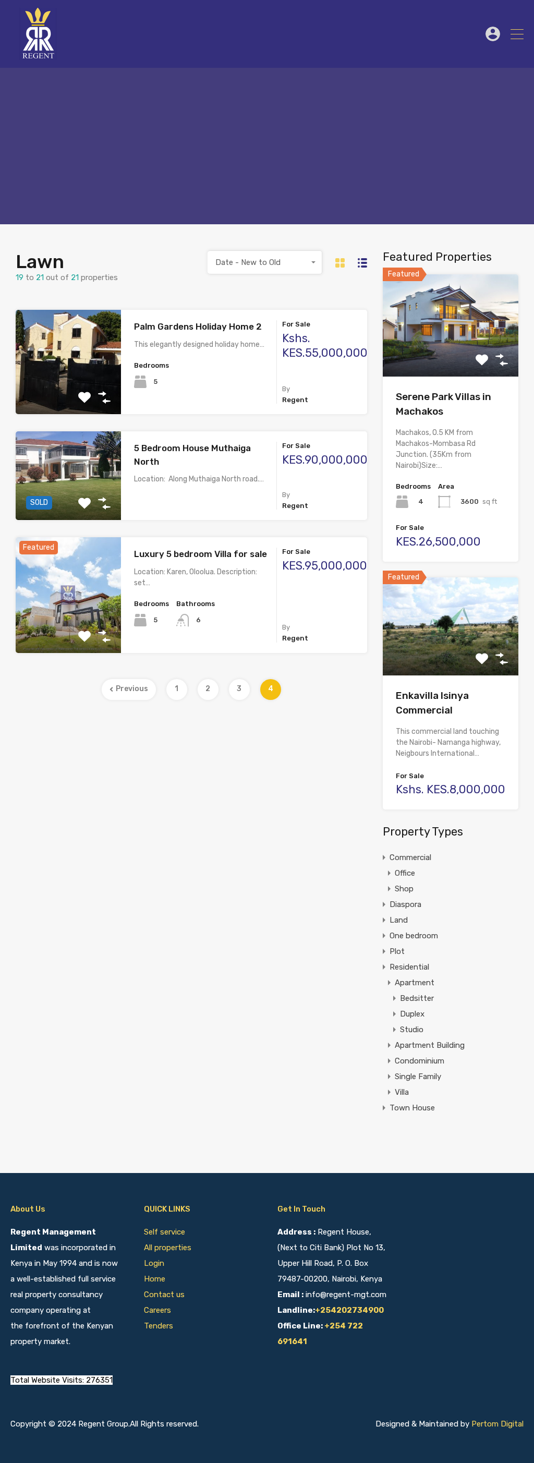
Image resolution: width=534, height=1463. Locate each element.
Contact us (164, 1294)
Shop (404, 888)
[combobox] (265, 262)
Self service (165, 1232)
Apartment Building (430, 1045)
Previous (132, 688)
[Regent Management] (39, 55)
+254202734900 (349, 1310)
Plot (397, 951)
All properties (167, 1247)
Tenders (158, 1326)
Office (405, 873)
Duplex (412, 1014)
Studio (411, 1029)
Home (154, 1279)
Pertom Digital (497, 1424)
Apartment (414, 982)
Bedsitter (417, 998)
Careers (157, 1310)
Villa (402, 1092)
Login (154, 1263)
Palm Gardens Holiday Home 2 (198, 326)
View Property (68, 393)
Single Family (418, 1076)
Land (399, 920)
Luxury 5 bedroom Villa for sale (200, 554)
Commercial (410, 857)
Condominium (419, 1061)
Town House (412, 1108)
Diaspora (405, 904)
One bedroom (414, 935)
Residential (409, 967)
